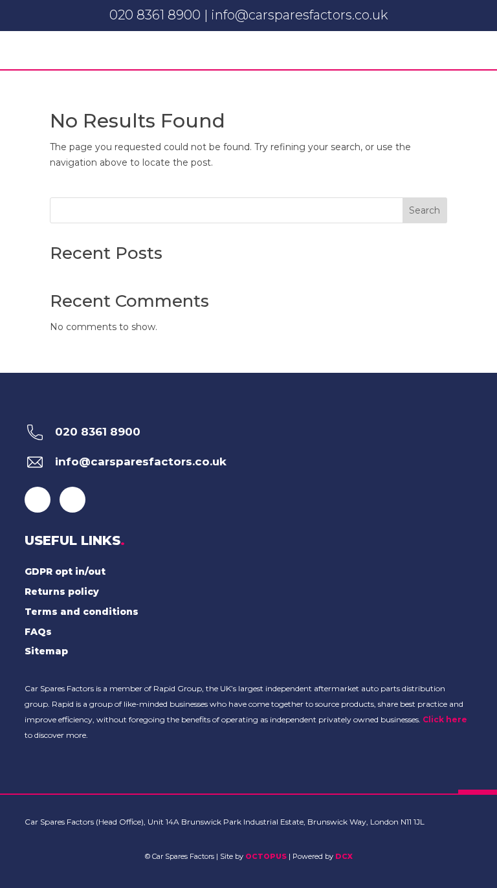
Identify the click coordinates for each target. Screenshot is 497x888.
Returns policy (62, 591)
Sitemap (46, 651)
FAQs (38, 632)
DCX (344, 856)
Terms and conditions (81, 611)
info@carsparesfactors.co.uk (299, 15)
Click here (445, 719)
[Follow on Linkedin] (72, 500)
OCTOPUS (266, 856)
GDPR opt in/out (65, 571)
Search (424, 210)
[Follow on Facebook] (37, 500)
